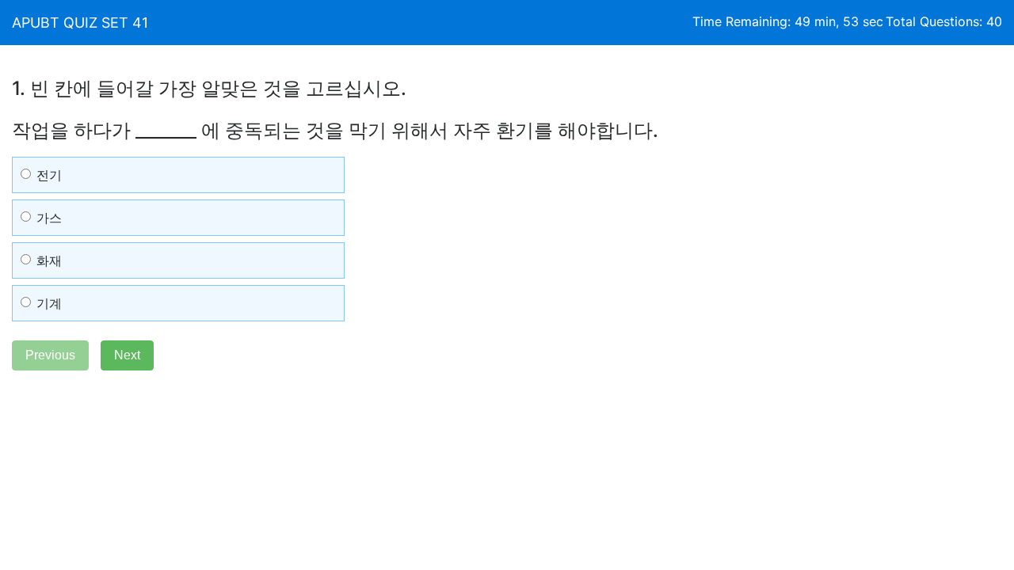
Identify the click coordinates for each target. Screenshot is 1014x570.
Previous (50, 355)
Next (127, 355)
